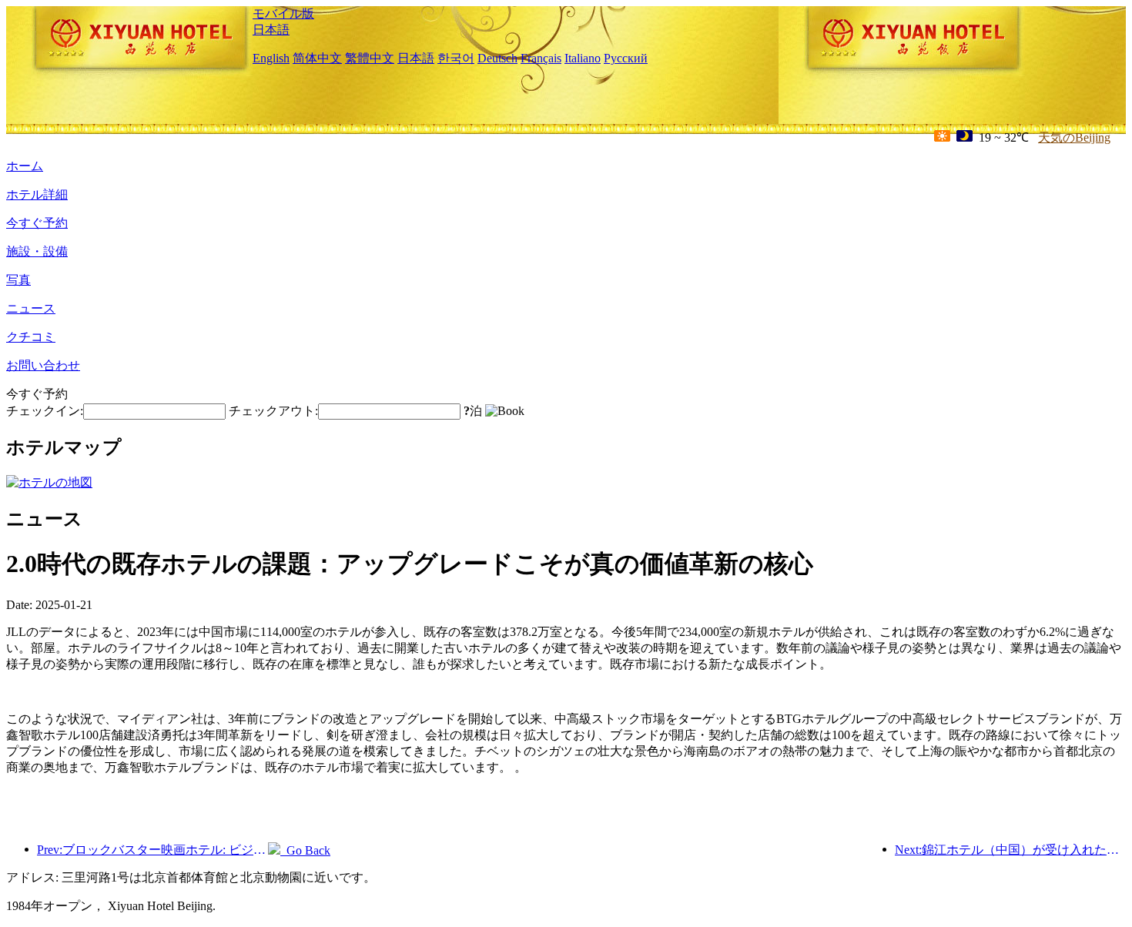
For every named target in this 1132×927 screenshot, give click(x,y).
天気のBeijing (1074, 137)
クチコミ (30, 336)
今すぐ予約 (37, 222)
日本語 (271, 29)
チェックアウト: (273, 410)
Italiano (582, 58)
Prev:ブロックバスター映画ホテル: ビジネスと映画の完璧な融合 (152, 849)
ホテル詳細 (37, 194)
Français (541, 58)
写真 (18, 279)
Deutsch (497, 58)
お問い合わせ (43, 365)
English (271, 58)
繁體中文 (369, 58)
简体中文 (317, 58)
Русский (626, 58)
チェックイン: (44, 410)
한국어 (455, 58)
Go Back (305, 850)
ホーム (24, 165)
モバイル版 (283, 13)
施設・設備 (37, 251)
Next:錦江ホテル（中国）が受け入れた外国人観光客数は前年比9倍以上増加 (1010, 849)
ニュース (30, 308)
